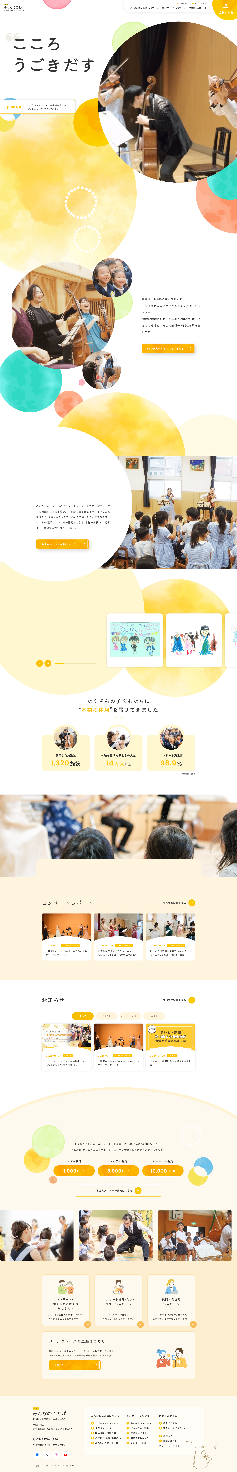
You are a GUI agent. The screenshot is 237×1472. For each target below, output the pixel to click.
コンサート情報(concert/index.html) (65, 1300)
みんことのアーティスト (108, 1443)
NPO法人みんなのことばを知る (165, 348)
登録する (59, 1365)
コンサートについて (173, 7)
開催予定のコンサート (142, 1438)
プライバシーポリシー (170, 1445)
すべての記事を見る (174, 903)
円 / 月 (74, 1171)
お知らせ (184, 3)
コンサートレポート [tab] (130, 1016)
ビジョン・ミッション (106, 1423)
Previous (39, 663)
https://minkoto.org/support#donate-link (118, 1190)
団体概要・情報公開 (105, 1433)
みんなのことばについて (144, 7)
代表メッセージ (103, 1428)
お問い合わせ (200, 3)
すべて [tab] (82, 1016)
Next (47, 663)
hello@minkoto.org (50, 1445)
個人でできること (172, 1423)
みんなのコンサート (141, 1423)
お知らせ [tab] (106, 1016)
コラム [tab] (154, 1016)
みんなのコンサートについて (58, 544)
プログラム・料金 (140, 1428)
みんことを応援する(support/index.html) (171, 1300)
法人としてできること (174, 1428)
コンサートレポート (141, 1443)
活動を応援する (198, 7)
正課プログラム (139, 1433)
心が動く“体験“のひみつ (108, 1438)
